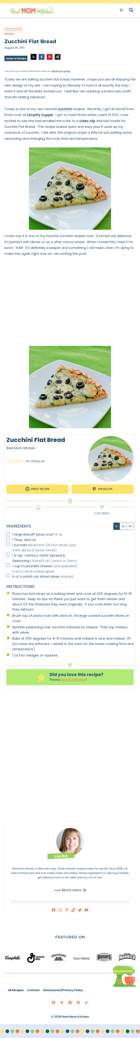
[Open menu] (122, 10)
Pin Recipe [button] (105, 489)
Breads (9, 33)
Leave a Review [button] (73, 679)
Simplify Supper (40, 114)
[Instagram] (70, 1002)
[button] (6, 29)
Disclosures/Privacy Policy (63, 990)
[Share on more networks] (58, 57)
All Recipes (16, 990)
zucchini (65, 109)
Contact (33, 990)
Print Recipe (39, 489)
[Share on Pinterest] (49, 57)
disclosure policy (61, 71)
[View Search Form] (134, 10)
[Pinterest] (78, 1002)
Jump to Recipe (16, 58)
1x (116, 526)
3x (130, 526)
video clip (87, 121)
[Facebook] (53, 1002)
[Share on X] (33, 57)
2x (123, 526)
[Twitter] (62, 1002)
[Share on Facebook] (41, 57)
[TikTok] (86, 1002)
